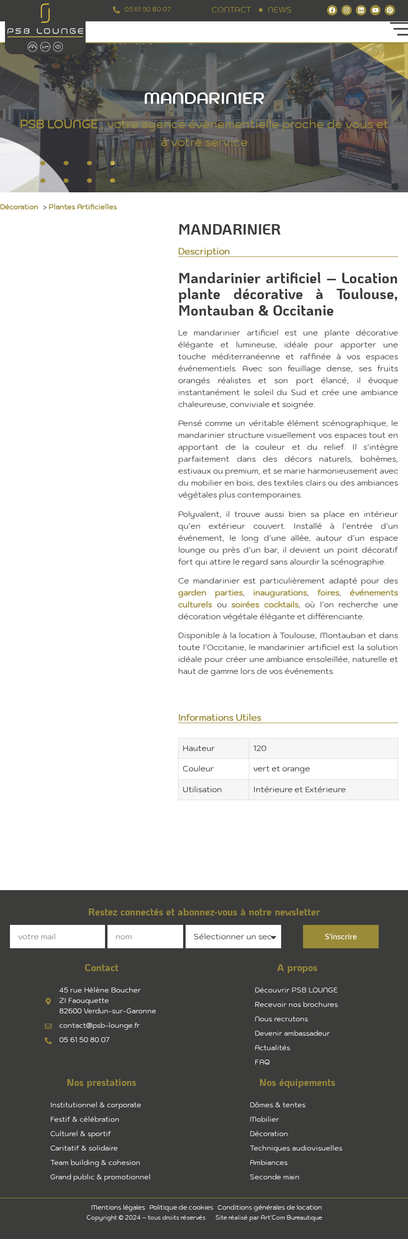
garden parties (210, 593)
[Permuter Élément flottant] (34, 1215)
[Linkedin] (361, 10)
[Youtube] (375, 10)
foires (328, 593)
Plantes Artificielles (83, 207)
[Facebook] (332, 10)
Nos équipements (297, 1083)
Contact (101, 968)
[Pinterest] (390, 10)
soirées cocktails (265, 605)
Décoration (19, 207)
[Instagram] (346, 10)
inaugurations (280, 593)
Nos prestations (101, 1083)
